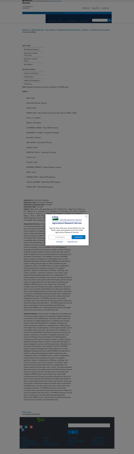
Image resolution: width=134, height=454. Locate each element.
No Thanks (59, 242)
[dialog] (67, 230)
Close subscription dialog (86, 216)
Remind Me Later (73, 242)
